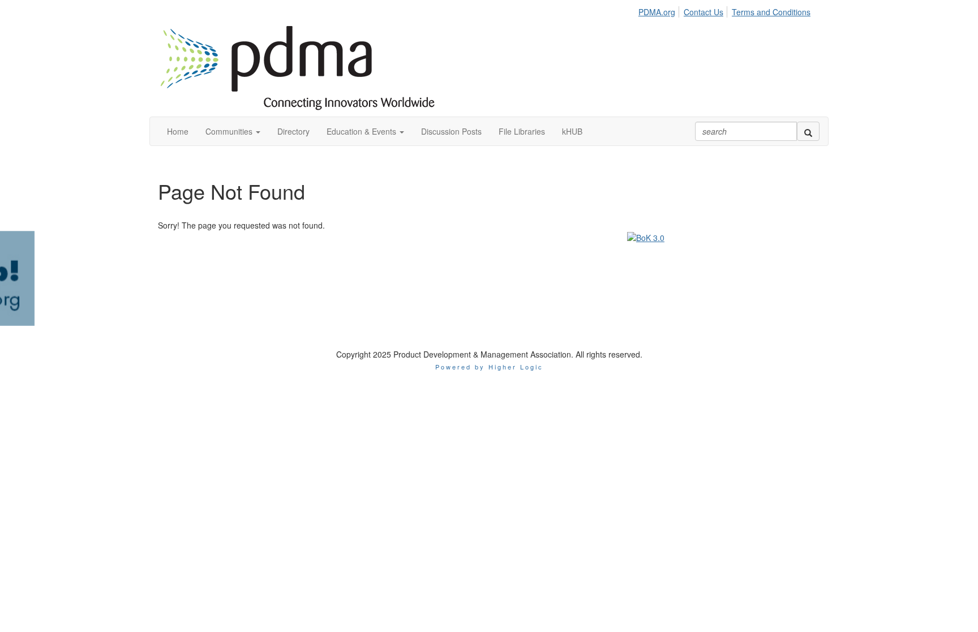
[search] (808, 131)
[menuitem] (660, 10)
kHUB (572, 131)
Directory (293, 131)
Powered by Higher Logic (489, 284)
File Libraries (522, 131)
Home (177, 131)
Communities (230, 131)
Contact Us (703, 12)
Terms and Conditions (771, 12)
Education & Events (362, 131)
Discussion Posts (451, 131)
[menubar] (727, 10)
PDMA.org (656, 12)
